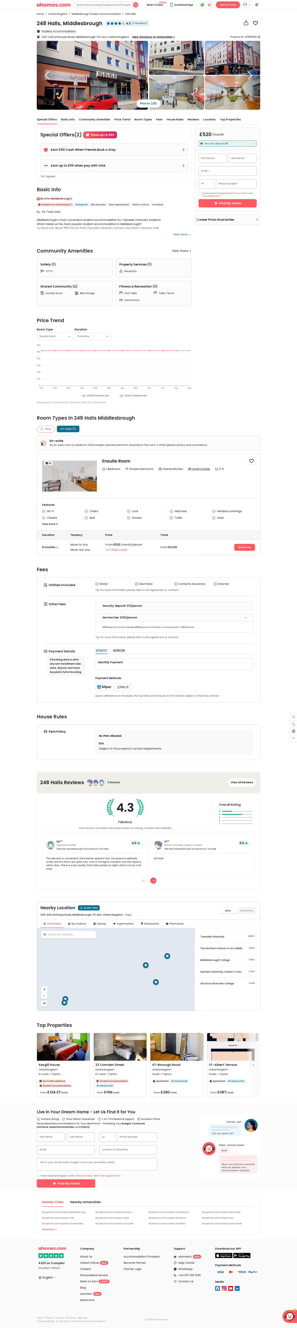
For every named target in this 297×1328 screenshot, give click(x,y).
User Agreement (148, 685)
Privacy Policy (126, 685)
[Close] (213, 611)
